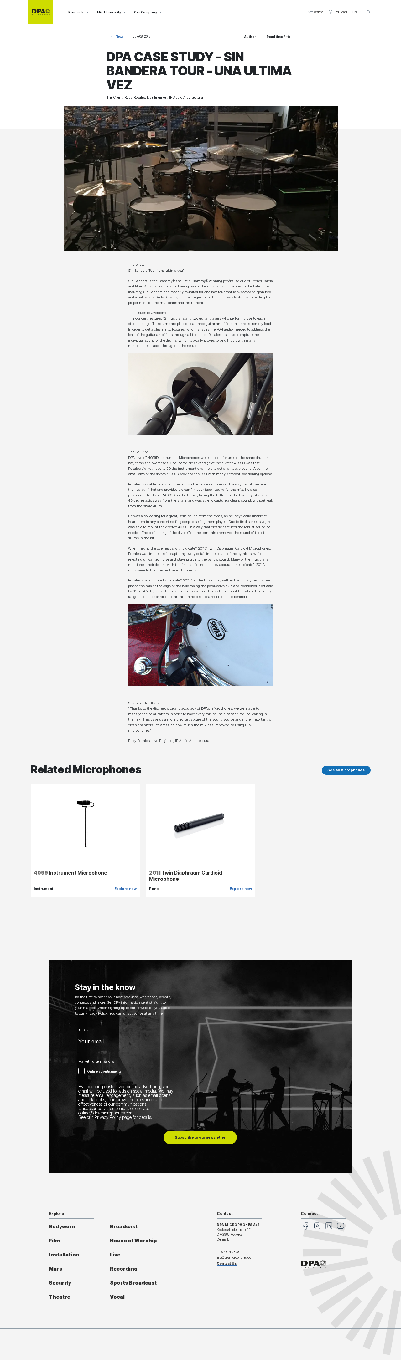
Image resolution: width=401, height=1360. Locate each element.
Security (60, 1283)
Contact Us (227, 1263)
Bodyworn (62, 1227)
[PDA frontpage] (40, 12)
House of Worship (133, 1241)
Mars (55, 1269)
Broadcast (124, 1227)
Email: (83, 1030)
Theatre (59, 1297)
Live (115, 1255)
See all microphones (346, 770)
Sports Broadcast (133, 1283)
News (119, 36)
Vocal (117, 1297)
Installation (64, 1255)
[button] (315, 12)
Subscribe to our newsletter (200, 1137)
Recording (124, 1269)
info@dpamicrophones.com (235, 1257)
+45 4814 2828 (228, 1252)
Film (54, 1241)
